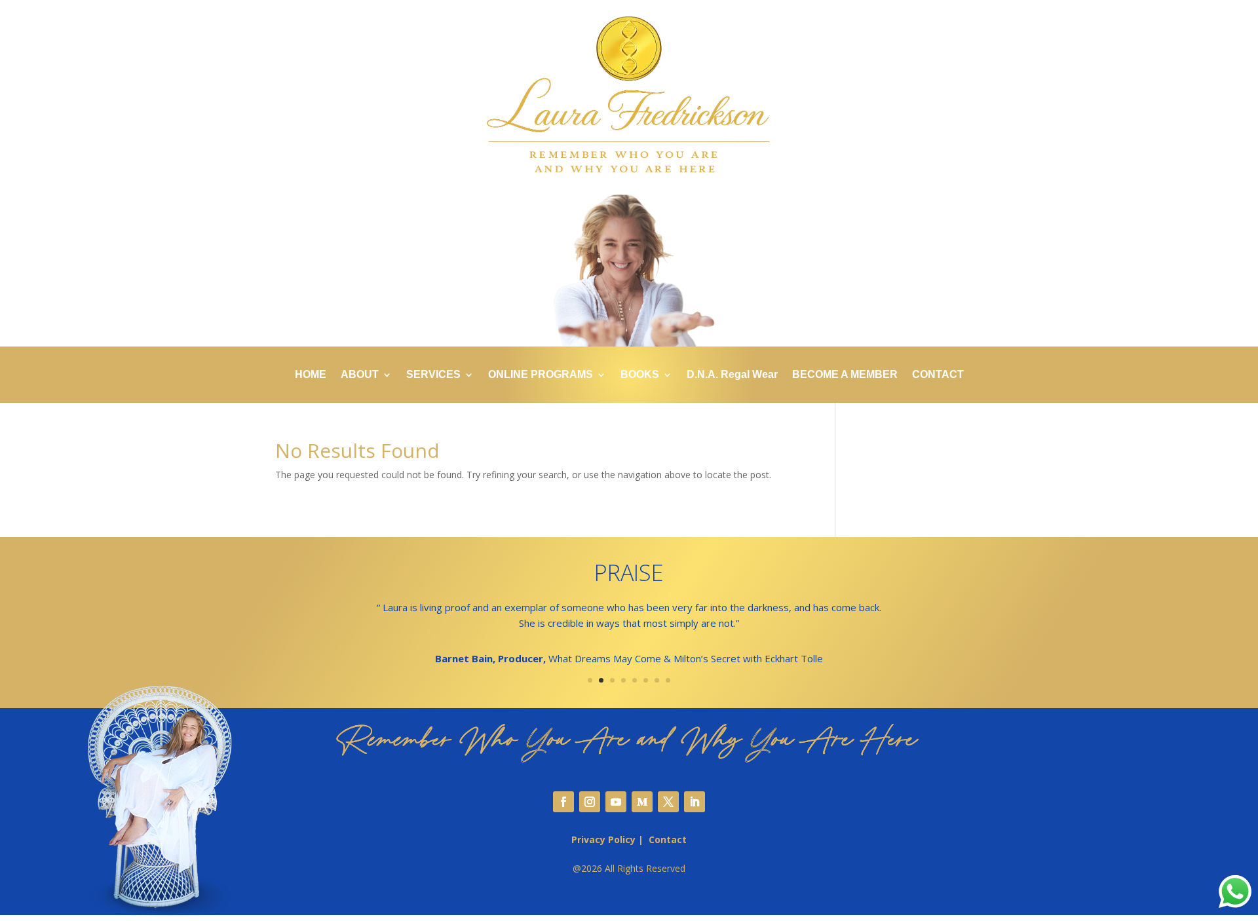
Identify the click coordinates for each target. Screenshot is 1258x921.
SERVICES (433, 375)
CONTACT (938, 375)
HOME (310, 375)
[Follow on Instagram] (589, 801)
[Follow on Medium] (642, 801)
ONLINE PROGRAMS (540, 375)
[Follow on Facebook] (563, 801)
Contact (668, 839)
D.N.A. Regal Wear (732, 375)
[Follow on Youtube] (615, 801)
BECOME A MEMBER (845, 375)
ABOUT (360, 375)
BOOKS (639, 375)
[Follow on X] (668, 801)
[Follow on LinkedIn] (694, 801)
